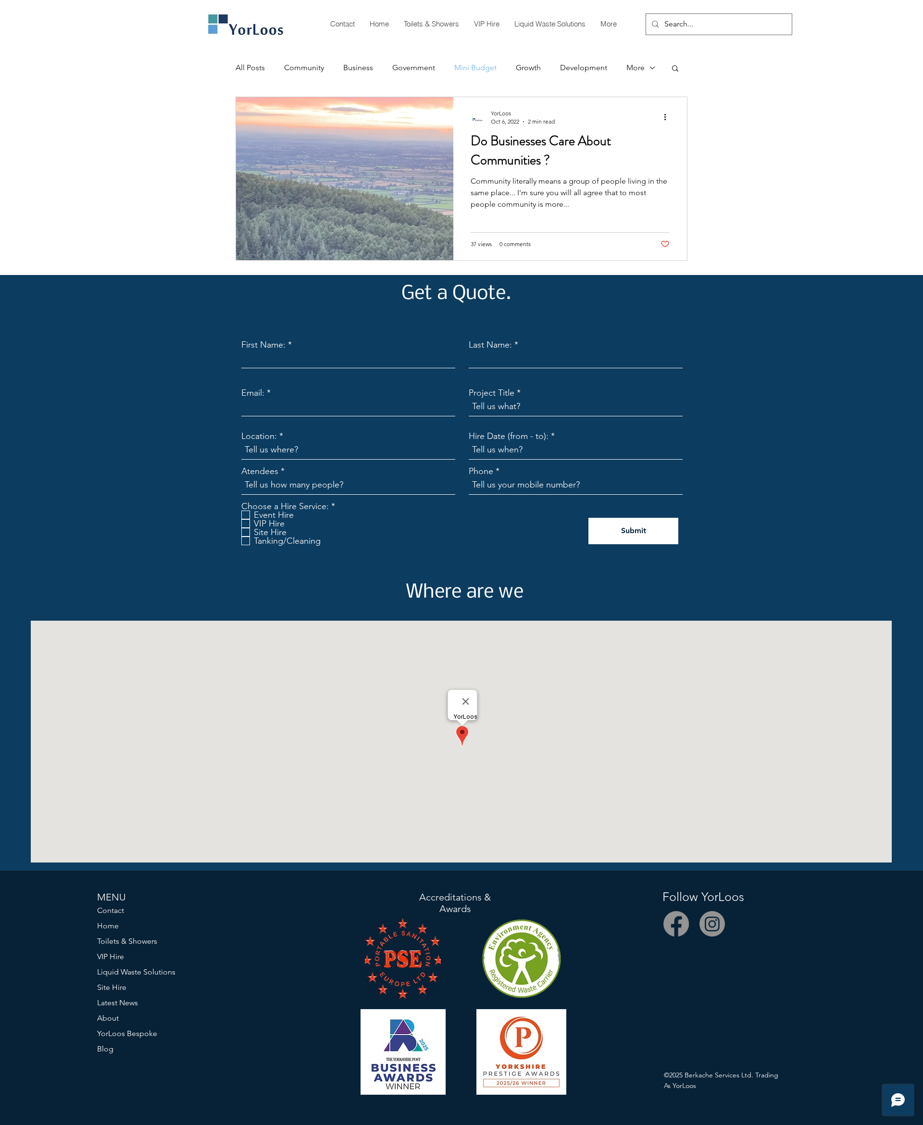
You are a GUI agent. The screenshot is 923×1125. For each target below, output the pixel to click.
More (635, 67)
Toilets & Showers (127, 941)
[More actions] (668, 117)
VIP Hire (110, 956)
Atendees (259, 471)
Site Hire (111, 987)
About (108, 1018)
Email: (252, 392)
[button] (675, 69)
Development (583, 67)
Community (304, 67)
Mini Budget (475, 67)
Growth (528, 67)
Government (413, 67)
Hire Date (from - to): (509, 436)
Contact (110, 910)
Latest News (117, 1002)
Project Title (493, 392)
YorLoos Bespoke (127, 1033)
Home (108, 925)
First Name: (263, 344)
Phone (481, 471)
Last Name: (490, 344)
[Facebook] (676, 924)
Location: (259, 436)
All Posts (250, 67)
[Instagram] (712, 924)
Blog (105, 1048)
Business (358, 67)
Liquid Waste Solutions (136, 971)
